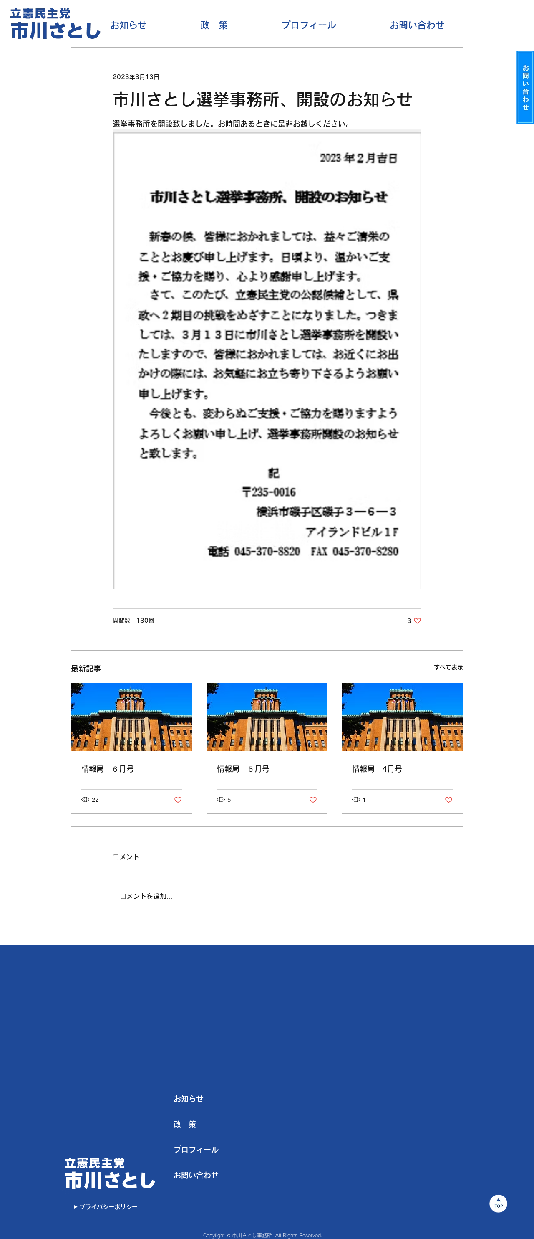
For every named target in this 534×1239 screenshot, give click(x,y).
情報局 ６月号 (107, 769)
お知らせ (189, 1098)
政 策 (185, 1124)
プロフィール (196, 1149)
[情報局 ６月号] (131, 717)
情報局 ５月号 (243, 769)
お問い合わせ (196, 1175)
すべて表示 (448, 667)
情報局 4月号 (377, 769)
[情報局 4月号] (402, 717)
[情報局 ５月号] (267, 717)
